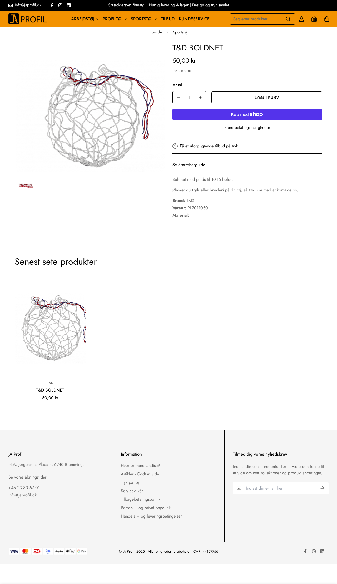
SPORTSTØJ (141, 19)
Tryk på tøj (130, 482)
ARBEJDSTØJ (82, 19)
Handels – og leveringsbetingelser (151, 516)
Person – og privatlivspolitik (146, 508)
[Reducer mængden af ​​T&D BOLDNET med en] (178, 97)
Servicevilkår (132, 491)
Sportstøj (180, 32)
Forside (156, 32)
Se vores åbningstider (27, 477)
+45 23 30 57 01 (24, 488)
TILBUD (168, 19)
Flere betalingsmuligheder (247, 127)
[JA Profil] (27, 19)
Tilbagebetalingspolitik (140, 499)
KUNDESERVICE (194, 19)
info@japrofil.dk (22, 495)
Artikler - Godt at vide (140, 474)
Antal (177, 85)
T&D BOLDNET (50, 390)
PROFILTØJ (112, 19)
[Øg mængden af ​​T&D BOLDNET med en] (200, 97)
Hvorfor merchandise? (140, 465)
